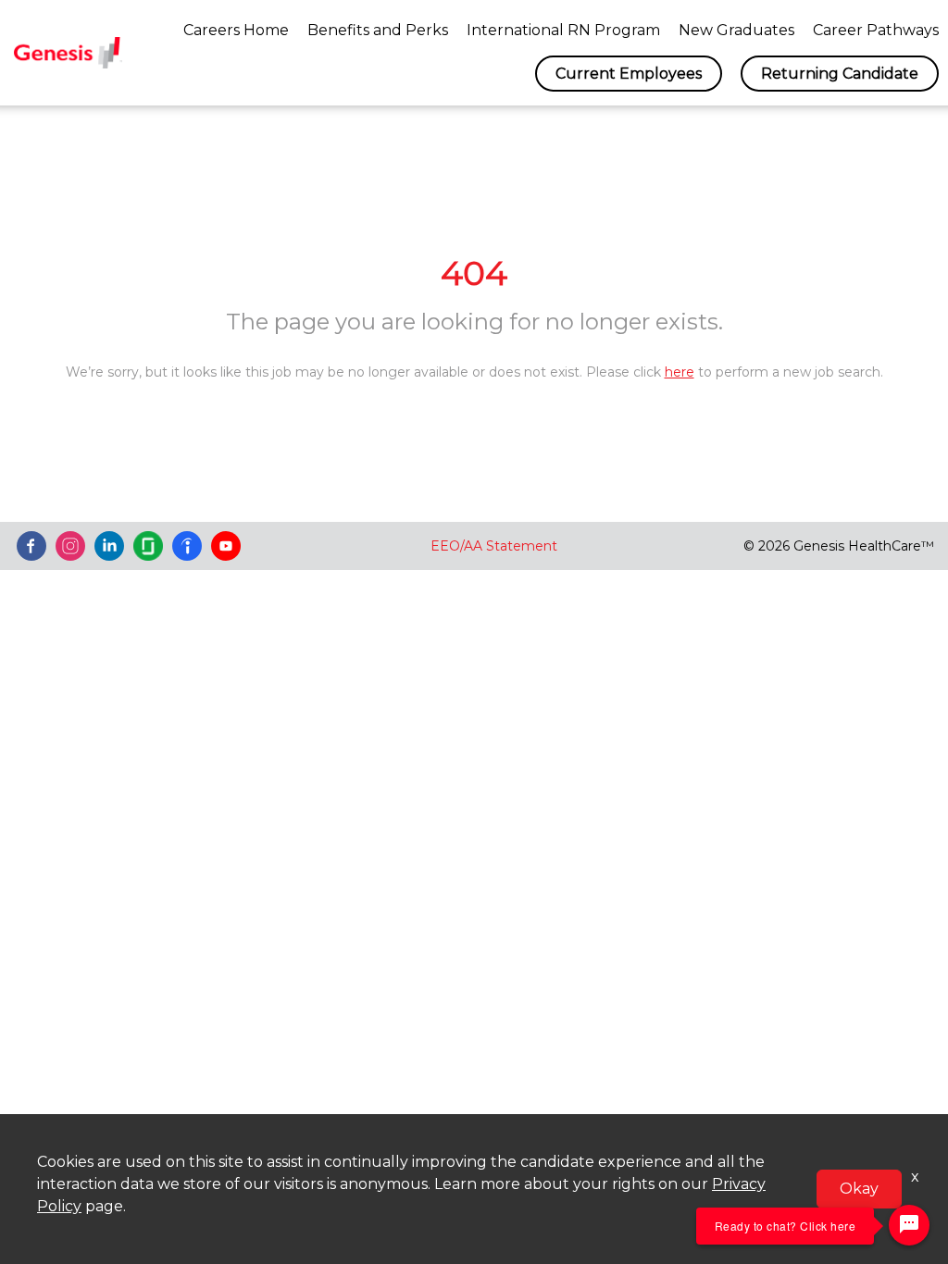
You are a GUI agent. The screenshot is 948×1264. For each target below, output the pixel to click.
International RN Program (563, 30)
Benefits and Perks (377, 30)
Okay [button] (859, 1188)
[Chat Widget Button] (909, 1225)
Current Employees (628, 73)
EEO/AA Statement (493, 546)
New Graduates (736, 30)
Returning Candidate (839, 73)
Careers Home (236, 30)
